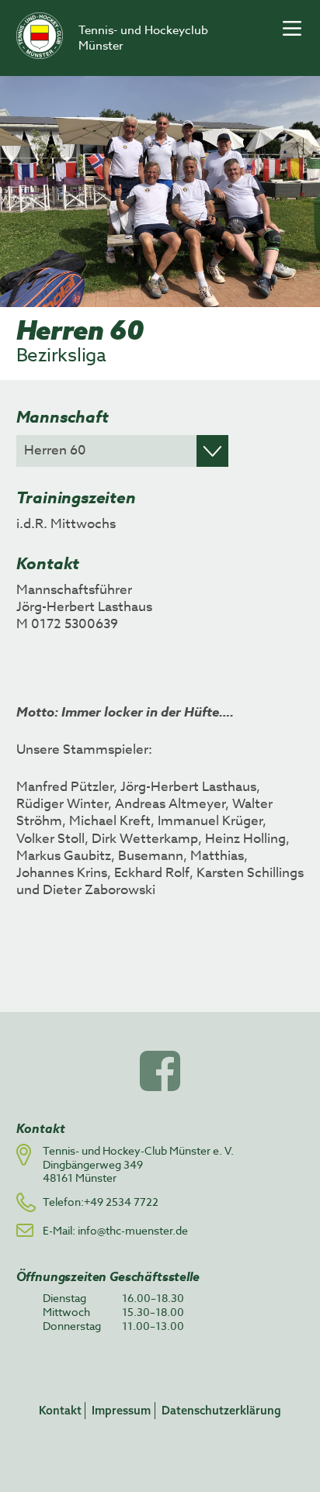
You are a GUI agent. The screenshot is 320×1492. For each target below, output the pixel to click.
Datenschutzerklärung (221, 1410)
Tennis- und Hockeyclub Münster (143, 38)
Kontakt (60, 1410)
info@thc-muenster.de (133, 1230)
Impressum (121, 1410)
